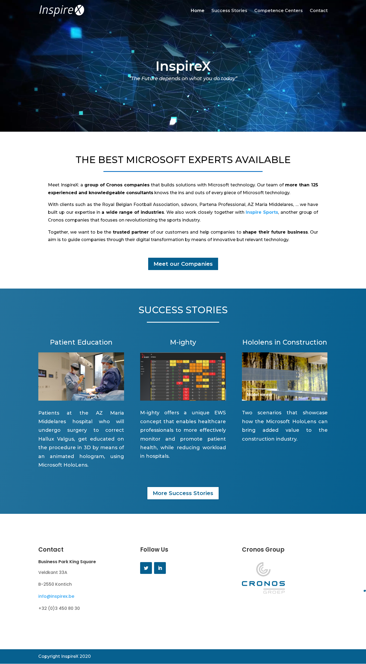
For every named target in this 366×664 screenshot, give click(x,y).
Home (197, 11)
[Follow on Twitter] (146, 568)
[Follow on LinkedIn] (160, 568)
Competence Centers (278, 11)
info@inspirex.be (56, 596)
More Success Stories (183, 493)
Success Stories (229, 11)
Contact (319, 11)
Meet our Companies (183, 264)
